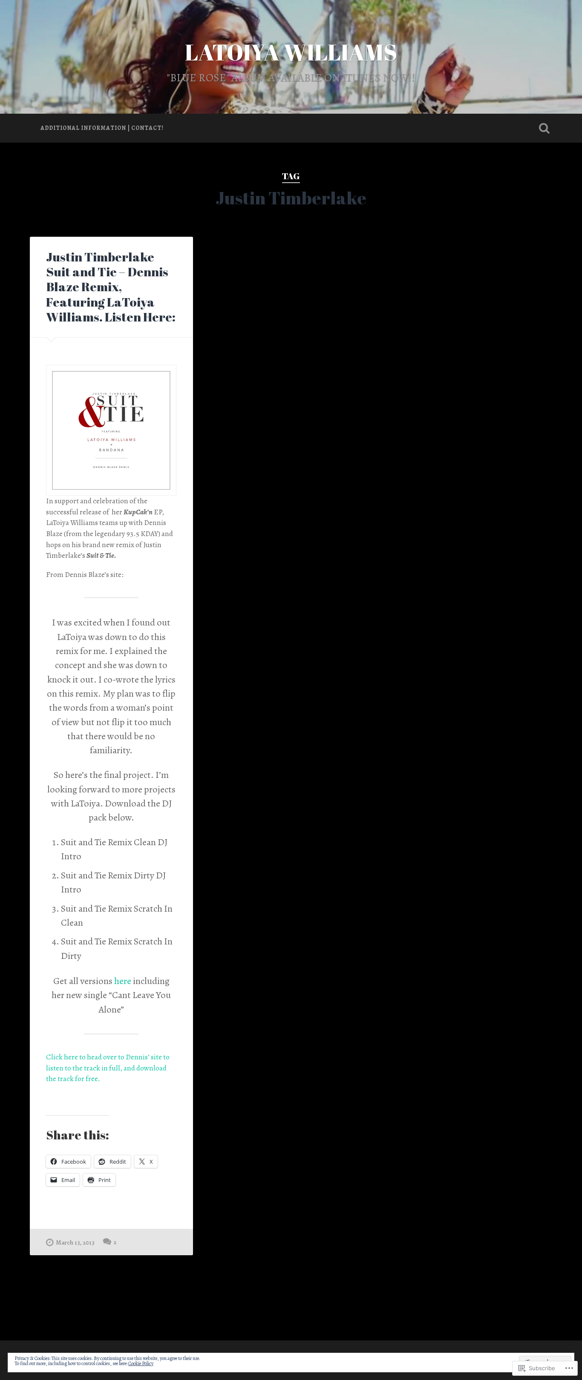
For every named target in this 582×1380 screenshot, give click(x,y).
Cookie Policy (140, 1363)
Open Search (544, 128)
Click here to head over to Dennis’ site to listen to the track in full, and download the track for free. (108, 1068)
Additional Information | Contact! (102, 128)
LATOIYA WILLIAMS (291, 52)
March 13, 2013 (75, 1242)
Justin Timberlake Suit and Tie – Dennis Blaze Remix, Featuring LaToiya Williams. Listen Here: (111, 286)
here (122, 980)
